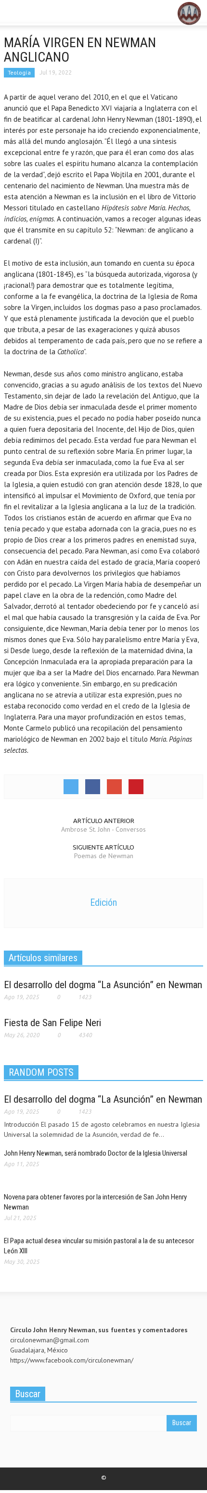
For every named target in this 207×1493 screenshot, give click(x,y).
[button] (36, 13)
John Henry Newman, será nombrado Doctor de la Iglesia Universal (98, 1153)
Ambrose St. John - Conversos (103, 829)
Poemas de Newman (103, 855)
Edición (103, 902)
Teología (19, 72)
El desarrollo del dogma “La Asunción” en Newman (103, 985)
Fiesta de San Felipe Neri (52, 1023)
